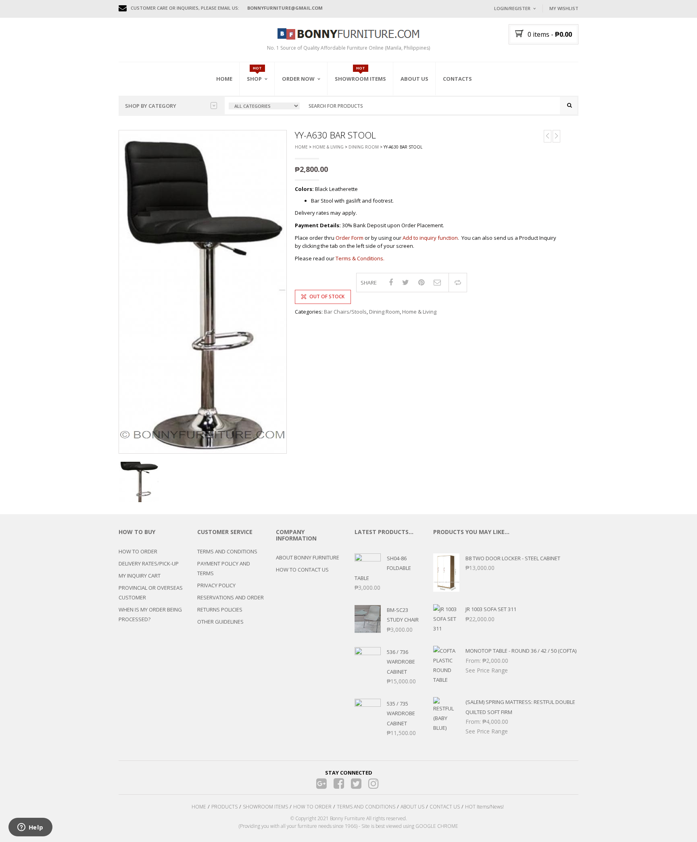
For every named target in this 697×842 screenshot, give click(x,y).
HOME (199, 806)
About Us (414, 78)
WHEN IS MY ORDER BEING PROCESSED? (150, 614)
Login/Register (512, 8)
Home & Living (328, 147)
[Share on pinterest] (421, 282)
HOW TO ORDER (138, 551)
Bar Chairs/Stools (345, 311)
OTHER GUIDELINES (220, 621)
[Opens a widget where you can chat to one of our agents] (30, 828)
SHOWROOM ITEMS (265, 806)
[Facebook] (339, 784)
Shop (254, 78)
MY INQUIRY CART (140, 575)
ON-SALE (267, 122)
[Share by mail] (437, 282)
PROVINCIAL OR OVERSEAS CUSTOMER (151, 592)
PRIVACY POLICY (216, 585)
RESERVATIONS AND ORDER (230, 597)
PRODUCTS (224, 806)
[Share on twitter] (405, 282)
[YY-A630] (203, 292)
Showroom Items (360, 78)
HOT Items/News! (484, 806)
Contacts (457, 78)
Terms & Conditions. (360, 258)
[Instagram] (374, 784)
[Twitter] (356, 784)
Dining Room (363, 147)
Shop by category (150, 105)
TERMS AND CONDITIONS (227, 551)
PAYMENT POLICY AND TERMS (223, 568)
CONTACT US (445, 806)
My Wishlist (563, 8)
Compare (457, 282)
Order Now (298, 78)
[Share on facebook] (391, 282)
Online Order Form (308, 124)
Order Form (349, 237)
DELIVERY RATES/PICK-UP (149, 563)
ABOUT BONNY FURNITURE (307, 557)
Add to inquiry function (430, 237)
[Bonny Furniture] (348, 33)
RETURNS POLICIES (219, 609)
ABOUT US (412, 806)
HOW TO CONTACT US (302, 569)
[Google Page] (322, 784)
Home (224, 78)
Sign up (544, 117)
